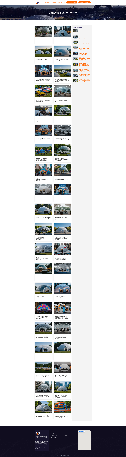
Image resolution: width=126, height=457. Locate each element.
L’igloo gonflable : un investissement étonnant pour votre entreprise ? (43, 297)
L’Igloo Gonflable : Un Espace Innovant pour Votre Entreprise (42, 396)
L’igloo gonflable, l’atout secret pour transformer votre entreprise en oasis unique (62, 60)
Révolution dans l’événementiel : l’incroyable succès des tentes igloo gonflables (62, 80)
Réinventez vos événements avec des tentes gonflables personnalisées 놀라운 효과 (43, 159)
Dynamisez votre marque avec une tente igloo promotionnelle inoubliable (43, 317)
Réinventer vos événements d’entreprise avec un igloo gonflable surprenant (43, 120)
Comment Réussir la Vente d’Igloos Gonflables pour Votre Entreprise (62, 356)
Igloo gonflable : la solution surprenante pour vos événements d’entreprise (43, 60)
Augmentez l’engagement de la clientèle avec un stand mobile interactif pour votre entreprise (61, 317)
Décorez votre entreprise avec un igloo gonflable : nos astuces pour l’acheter (43, 199)
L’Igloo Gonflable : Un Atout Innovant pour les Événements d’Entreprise (42, 357)
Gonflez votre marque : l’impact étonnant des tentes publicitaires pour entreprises (43, 100)
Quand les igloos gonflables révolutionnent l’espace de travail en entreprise (62, 139)
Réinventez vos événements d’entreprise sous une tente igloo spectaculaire (61, 159)
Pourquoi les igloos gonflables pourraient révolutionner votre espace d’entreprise (42, 41)
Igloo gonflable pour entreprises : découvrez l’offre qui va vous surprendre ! (42, 258)
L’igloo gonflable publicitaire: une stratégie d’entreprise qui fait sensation (43, 179)
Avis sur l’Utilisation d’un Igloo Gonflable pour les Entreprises (42, 337)
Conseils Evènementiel (71, 2)
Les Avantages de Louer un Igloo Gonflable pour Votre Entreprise (42, 416)
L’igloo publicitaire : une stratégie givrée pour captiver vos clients (43, 80)
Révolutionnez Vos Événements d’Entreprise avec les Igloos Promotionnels (42, 376)
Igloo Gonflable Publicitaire (50, 2)
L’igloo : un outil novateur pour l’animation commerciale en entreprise (61, 337)
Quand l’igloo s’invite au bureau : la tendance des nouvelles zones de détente (62, 100)
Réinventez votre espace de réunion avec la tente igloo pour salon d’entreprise (62, 218)
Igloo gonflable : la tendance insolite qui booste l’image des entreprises (43, 277)
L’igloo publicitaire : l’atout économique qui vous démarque (61, 179)
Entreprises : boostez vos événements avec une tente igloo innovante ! (43, 238)
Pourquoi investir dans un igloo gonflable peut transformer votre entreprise (61, 238)
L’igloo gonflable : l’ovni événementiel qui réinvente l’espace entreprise (62, 297)
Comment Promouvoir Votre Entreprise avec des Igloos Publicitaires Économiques (60, 258)
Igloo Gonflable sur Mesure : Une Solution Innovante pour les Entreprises (61, 396)
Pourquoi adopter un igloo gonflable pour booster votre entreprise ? (43, 218)
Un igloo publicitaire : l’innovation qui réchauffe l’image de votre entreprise (43, 139)
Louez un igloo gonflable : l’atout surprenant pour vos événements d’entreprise (61, 120)
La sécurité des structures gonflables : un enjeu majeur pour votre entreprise (61, 416)
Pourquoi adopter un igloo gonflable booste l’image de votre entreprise (62, 40)
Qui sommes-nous (61, 2)
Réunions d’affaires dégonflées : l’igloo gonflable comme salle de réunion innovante (61, 278)
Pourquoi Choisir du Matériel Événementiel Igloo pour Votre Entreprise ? (61, 376)
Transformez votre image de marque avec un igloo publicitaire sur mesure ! (62, 199)
